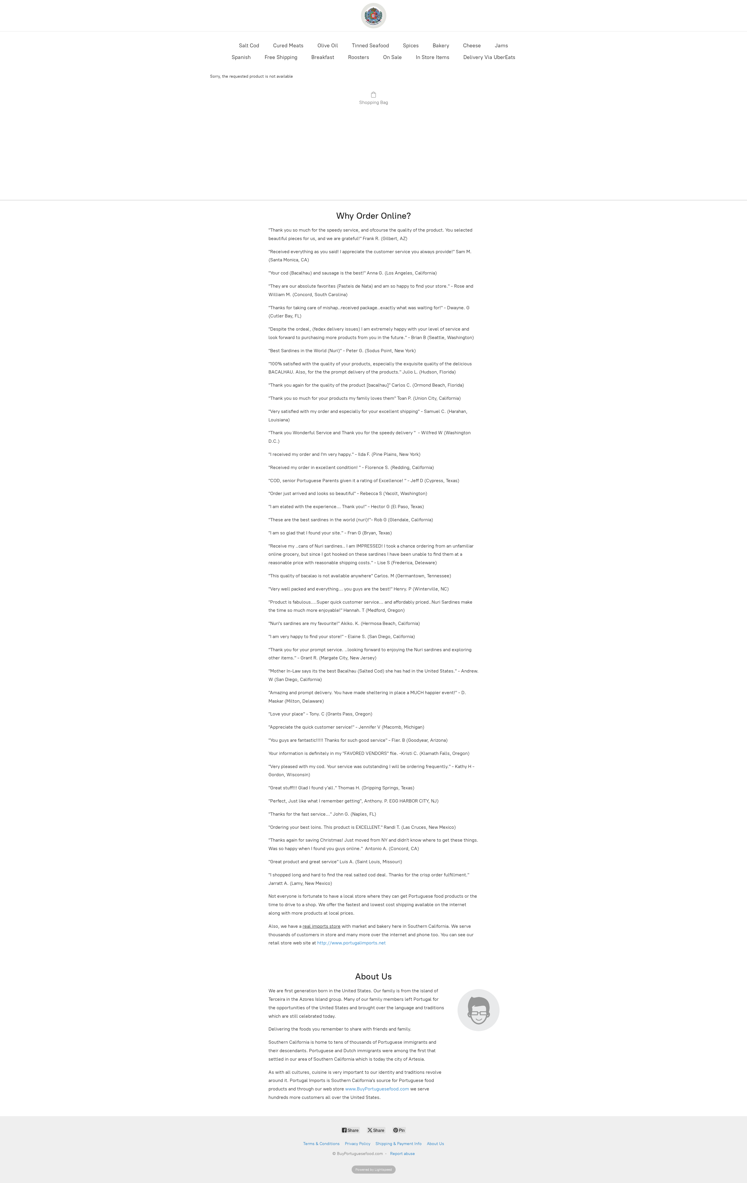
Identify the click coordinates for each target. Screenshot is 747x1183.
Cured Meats (288, 45)
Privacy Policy (357, 1143)
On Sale (392, 57)
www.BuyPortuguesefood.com (377, 1089)
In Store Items (432, 57)
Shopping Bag (373, 102)
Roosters (358, 57)
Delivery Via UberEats (489, 57)
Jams (501, 45)
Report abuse (402, 1153)
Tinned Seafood (370, 45)
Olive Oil (327, 45)
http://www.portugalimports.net (351, 943)
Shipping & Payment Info (399, 1143)
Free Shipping (281, 57)
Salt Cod (249, 45)
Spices (411, 45)
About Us (435, 1143)
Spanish (241, 57)
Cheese (472, 45)
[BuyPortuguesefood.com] (373, 15)
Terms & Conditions (321, 1143)
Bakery (441, 45)
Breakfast (322, 57)
